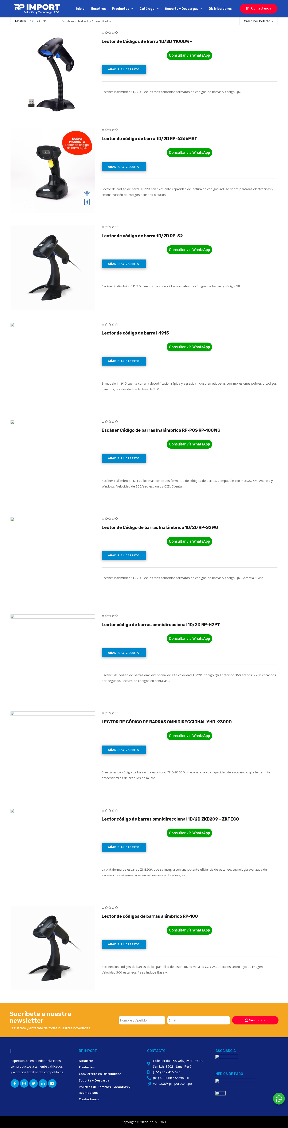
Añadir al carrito (124, 69)
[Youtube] (52, 1083)
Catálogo (147, 9)
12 (32, 21)
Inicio (80, 9)
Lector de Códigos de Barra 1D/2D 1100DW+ (147, 41)
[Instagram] (24, 1083)
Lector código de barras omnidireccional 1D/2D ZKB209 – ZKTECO (170, 819)
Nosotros (98, 9)
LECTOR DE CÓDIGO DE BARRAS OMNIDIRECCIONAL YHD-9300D (167, 721)
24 (38, 21)
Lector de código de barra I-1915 (135, 333)
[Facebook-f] (15, 1083)
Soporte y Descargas (181, 9)
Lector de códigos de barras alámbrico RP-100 (150, 916)
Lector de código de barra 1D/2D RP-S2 (142, 235)
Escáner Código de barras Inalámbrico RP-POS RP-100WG (161, 430)
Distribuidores (220, 9)
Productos (120, 9)
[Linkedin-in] (43, 1083)
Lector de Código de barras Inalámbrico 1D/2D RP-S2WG (160, 527)
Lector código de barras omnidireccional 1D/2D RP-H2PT (161, 624)
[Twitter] (33, 1083)
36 (45, 21)
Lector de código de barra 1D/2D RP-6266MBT (149, 138)
